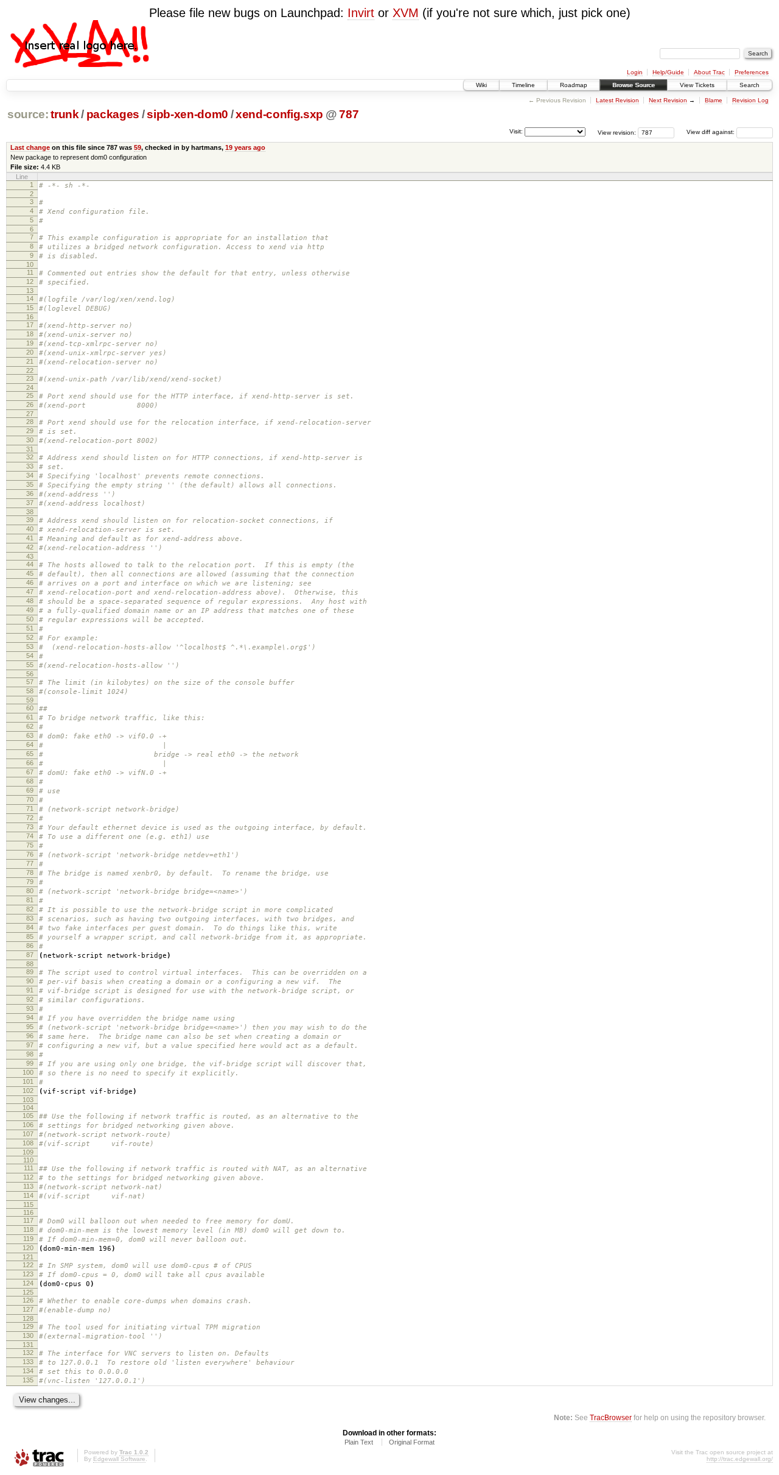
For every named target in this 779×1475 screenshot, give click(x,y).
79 (29, 881)
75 (29, 845)
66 (29, 762)
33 (29, 466)
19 (29, 343)
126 (28, 1300)
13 (29, 290)
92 (29, 999)
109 (28, 1152)
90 (29, 981)
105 (28, 1115)
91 (29, 990)
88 (29, 963)
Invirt (361, 12)
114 (28, 1195)
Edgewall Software (119, 1459)
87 (29, 954)
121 (28, 1257)
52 (29, 637)
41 (29, 538)
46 (29, 582)
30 (29, 440)
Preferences (752, 72)
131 (28, 1344)
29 (29, 430)
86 (29, 945)
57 (29, 681)
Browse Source (633, 85)
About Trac (709, 72)
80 (29, 890)
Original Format (412, 1442)
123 (28, 1274)
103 (28, 1099)
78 (29, 872)
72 (29, 817)
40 (29, 528)
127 (28, 1309)
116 (28, 1212)
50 (29, 619)
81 (29, 900)
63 (29, 735)
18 (29, 334)
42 (29, 547)
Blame (713, 100)
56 (29, 673)
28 (29, 421)
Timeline (523, 85)
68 (29, 781)
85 (29, 936)
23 (29, 378)
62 (29, 726)
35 (29, 484)
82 (29, 909)
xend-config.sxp (279, 114)
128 (28, 1318)
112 (28, 1177)
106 (28, 1124)
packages (112, 114)
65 (29, 753)
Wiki (481, 85)
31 (29, 449)
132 (28, 1352)
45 (29, 573)
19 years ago (245, 147)
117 (28, 1220)
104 (28, 1107)
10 (29, 264)
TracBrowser (611, 1417)
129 (28, 1326)
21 (29, 361)
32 (29, 457)
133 (28, 1361)
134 (28, 1370)
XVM (406, 12)
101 (28, 1081)
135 (28, 1380)
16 (29, 316)
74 (29, 836)
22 (29, 370)
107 (28, 1133)
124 (28, 1283)
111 (28, 1168)
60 (29, 708)
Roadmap (573, 85)
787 (348, 114)
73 (29, 826)
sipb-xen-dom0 (187, 114)
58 (29, 691)
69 (29, 790)
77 (29, 863)
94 (29, 1017)
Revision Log (750, 100)
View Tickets (697, 85)
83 (29, 918)
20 (29, 352)
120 (28, 1247)
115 (28, 1204)
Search (749, 85)
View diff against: (711, 132)
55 (29, 664)
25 (29, 395)
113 (28, 1186)
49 (29, 610)
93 (29, 1008)
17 (29, 324)
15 (29, 307)
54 (29, 655)
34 (29, 475)
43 (29, 556)
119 (28, 1238)
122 (28, 1264)
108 (28, 1143)
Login (635, 72)
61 (29, 717)
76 (29, 854)
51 (29, 628)
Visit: (516, 131)
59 (137, 147)
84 (29, 927)
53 (29, 646)
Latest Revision (617, 100)
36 (29, 493)
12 (29, 281)
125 (28, 1292)
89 (29, 971)
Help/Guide (668, 72)
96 (29, 1035)
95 (29, 1026)
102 (28, 1090)
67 (29, 772)
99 (29, 1063)
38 (29, 511)
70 (29, 799)
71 (29, 808)
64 (29, 744)
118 (28, 1229)
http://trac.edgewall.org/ (740, 1459)
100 (28, 1072)
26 (29, 404)
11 (30, 272)
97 (29, 1045)
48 (29, 600)
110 (28, 1160)
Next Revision (668, 100)
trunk (65, 114)
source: (28, 114)
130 (28, 1335)
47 (29, 591)
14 (29, 298)
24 (29, 387)
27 (29, 413)
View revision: (617, 132)
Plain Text (358, 1442)
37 (29, 502)
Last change (30, 147)
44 (29, 564)
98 (29, 1054)
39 (29, 519)
